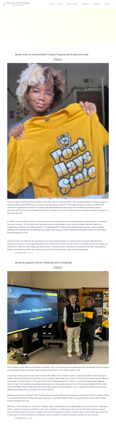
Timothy (60, 4)
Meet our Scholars (72, 4)
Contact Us (108, 4)
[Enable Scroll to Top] (112, 425)
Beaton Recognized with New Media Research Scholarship (43, 262)
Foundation (97, 4)
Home (52, 4)
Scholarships (85, 4)
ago (30, 252)
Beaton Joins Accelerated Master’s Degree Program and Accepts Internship (51, 54)
